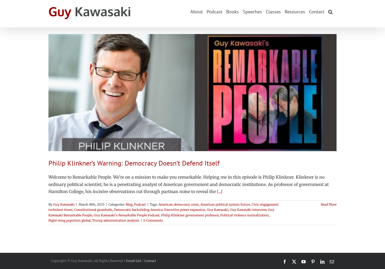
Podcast (140, 204)
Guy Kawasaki (64, 204)
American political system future (225, 204)
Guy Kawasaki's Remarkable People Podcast (127, 215)
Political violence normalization (244, 215)
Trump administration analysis (115, 220)
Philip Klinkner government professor (190, 215)
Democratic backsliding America (138, 210)
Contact (150, 261)
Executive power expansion (184, 210)
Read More (329, 204)
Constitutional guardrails (93, 210)
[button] (330, 11)
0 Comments (153, 220)
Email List (133, 261)
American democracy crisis (178, 204)
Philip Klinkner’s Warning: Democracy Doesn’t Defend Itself (133, 163)
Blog (129, 204)
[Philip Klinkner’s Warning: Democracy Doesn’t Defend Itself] (192, 92)
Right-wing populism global (69, 220)
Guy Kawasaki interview (248, 210)
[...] (219, 191)
